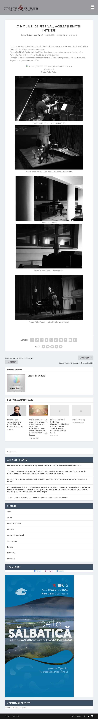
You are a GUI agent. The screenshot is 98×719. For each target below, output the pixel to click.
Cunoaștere (12, 541)
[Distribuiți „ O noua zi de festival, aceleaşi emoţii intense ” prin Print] (75, 340)
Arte (9, 511)
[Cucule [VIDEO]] (81, 410)
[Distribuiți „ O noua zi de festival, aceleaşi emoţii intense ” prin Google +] (41, 340)
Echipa (10, 547)
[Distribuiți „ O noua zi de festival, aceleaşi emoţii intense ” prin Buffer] (60, 340)
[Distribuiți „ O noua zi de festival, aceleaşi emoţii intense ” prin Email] (70, 340)
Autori (10, 517)
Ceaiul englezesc (14, 523)
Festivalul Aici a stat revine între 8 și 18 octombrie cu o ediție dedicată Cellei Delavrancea (44, 465)
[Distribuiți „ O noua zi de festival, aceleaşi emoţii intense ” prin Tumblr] (46, 340)
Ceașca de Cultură (36, 35)
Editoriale (11, 553)
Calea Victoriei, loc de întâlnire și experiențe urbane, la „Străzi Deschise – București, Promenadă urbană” (47, 480)
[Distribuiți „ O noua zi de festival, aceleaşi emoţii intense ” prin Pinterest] (51, 340)
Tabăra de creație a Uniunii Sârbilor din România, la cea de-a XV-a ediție (37, 497)
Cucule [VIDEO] (78, 420)
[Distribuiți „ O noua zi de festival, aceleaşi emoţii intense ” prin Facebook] (32, 340)
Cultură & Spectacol (15, 535)
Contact (10, 529)
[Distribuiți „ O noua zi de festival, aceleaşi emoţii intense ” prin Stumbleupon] (65, 340)
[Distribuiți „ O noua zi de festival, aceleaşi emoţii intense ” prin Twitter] (37, 340)
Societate (11, 558)
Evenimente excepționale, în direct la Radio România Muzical (15, 423)
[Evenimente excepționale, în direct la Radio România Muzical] (16, 410)
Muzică (59, 35)
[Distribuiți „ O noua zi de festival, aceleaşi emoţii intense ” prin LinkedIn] (56, 340)
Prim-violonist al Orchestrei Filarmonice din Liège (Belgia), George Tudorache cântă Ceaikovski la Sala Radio (59, 426)
